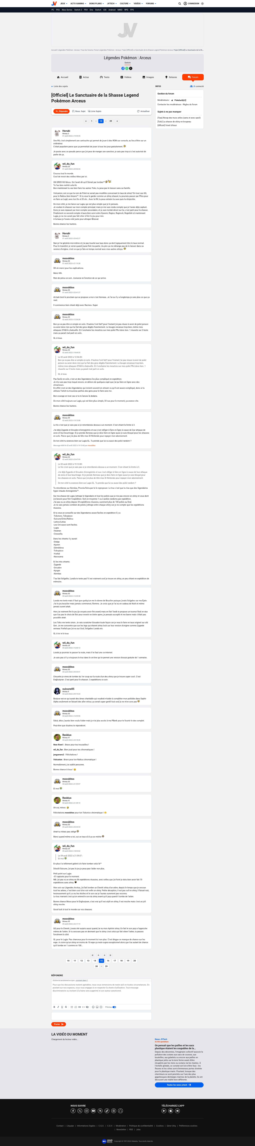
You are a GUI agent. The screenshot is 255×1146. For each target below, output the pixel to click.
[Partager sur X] (130, 68)
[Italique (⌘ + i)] (58, 1007)
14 (95, 961)
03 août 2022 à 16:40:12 (71, 648)
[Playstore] (164, 1110)
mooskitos (68, 258)
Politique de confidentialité (141, 1126)
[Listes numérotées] (75, 1007)
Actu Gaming (77, 3)
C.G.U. (101, 1126)
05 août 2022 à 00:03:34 (71, 827)
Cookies (160, 1126)
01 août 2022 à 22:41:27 (71, 292)
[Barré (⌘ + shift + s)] (65, 1007)
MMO (120, 10)
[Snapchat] (120, 1110)
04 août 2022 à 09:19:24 (71, 694)
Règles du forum (190, 104)
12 (81, 961)
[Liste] (71, 1007)
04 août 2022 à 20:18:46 (71, 740)
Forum (195, 77)
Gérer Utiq (171, 1126)
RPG (126, 10)
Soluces (173, 77)
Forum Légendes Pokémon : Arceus (107, 50)
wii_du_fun (68, 163)
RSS (131, 1129)
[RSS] (100, 1110)
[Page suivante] (104, 955)
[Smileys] (93, 1007)
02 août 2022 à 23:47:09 (71, 459)
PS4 (86, 10)
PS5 (58, 10)
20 (134, 961)
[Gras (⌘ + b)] (54, 1007)
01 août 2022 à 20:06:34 (71, 169)
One (91, 10)
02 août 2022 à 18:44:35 (71, 352)
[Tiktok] (107, 1110)
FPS (132, 10)
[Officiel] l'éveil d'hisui (167, 125)
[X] (79, 1110)
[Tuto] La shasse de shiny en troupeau (174, 121)
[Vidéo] (101, 1007)
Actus (86, 77)
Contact (59, 1126)
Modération (121, 1126)
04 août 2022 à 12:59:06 (71, 716)
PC (53, 10)
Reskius (66, 734)
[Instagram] (86, 1110)
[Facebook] (73, 1110)
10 (68, 961)
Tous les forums (87, 50)
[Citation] (79, 1007)
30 (96, 966)
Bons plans (95, 3)
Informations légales (86, 1126)
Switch (98, 10)
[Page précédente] (98, 955)
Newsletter (121, 1129)
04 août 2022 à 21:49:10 (71, 803)
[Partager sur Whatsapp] (126, 68)
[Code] (83, 1007)
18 (121, 961)
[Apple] (170, 1110)
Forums (150, 3)
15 (101, 121)
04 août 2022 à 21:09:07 (71, 784)
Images (150, 77)
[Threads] (113, 1110)
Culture (124, 3)
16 (108, 961)
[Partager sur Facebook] (123, 68)
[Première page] (92, 955)
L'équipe (70, 1126)
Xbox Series (67, 10)
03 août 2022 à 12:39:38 (71, 596)
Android (112, 10)
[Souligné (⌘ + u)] (62, 1007)
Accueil (54, 50)
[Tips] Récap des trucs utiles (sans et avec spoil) (179, 118)
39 (111, 121)
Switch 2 (78, 10)
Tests (106, 77)
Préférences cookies (188, 1126)
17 (115, 961)
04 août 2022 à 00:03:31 (71, 672)
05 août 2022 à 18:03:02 (71, 851)
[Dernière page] (110, 955)
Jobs (138, 1129)
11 (75, 961)
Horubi (66, 130)
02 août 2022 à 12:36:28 (71, 319)
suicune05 (68, 688)
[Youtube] (93, 1110)
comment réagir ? (82, 980)
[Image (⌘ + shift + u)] (97, 1007)
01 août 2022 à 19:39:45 (71, 136)
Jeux (62, 3)
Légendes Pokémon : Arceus (69, 50)
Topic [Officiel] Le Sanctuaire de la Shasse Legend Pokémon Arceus (147, 50)
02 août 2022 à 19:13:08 (71, 420)
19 (128, 961)
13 (88, 961)
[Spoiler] (87, 1007)
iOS (104, 10)
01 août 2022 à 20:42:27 (71, 238)
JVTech (110, 3)
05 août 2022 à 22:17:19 (71, 924)
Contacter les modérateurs (169, 104)
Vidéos (137, 3)
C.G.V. (110, 1126)
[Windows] (177, 1110)
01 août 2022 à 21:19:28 (71, 263)
